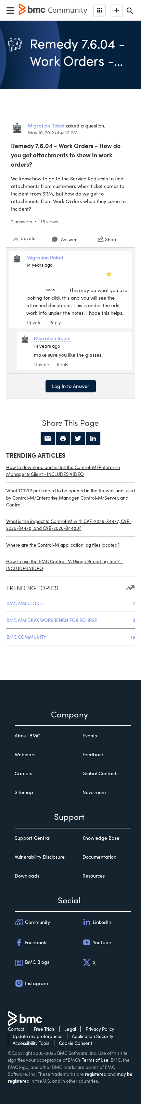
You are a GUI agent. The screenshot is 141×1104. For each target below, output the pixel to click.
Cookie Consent (75, 1043)
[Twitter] (78, 438)
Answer (69, 239)
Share (111, 239)
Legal (70, 1029)
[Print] (63, 438)
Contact (16, 1029)
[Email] (48, 438)
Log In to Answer (70, 385)
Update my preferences (37, 1036)
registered (95, 1074)
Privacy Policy (100, 1029)
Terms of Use (95, 1060)
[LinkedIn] (93, 438)
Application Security (92, 1036)
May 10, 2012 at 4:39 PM (53, 132)
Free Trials (44, 1029)
